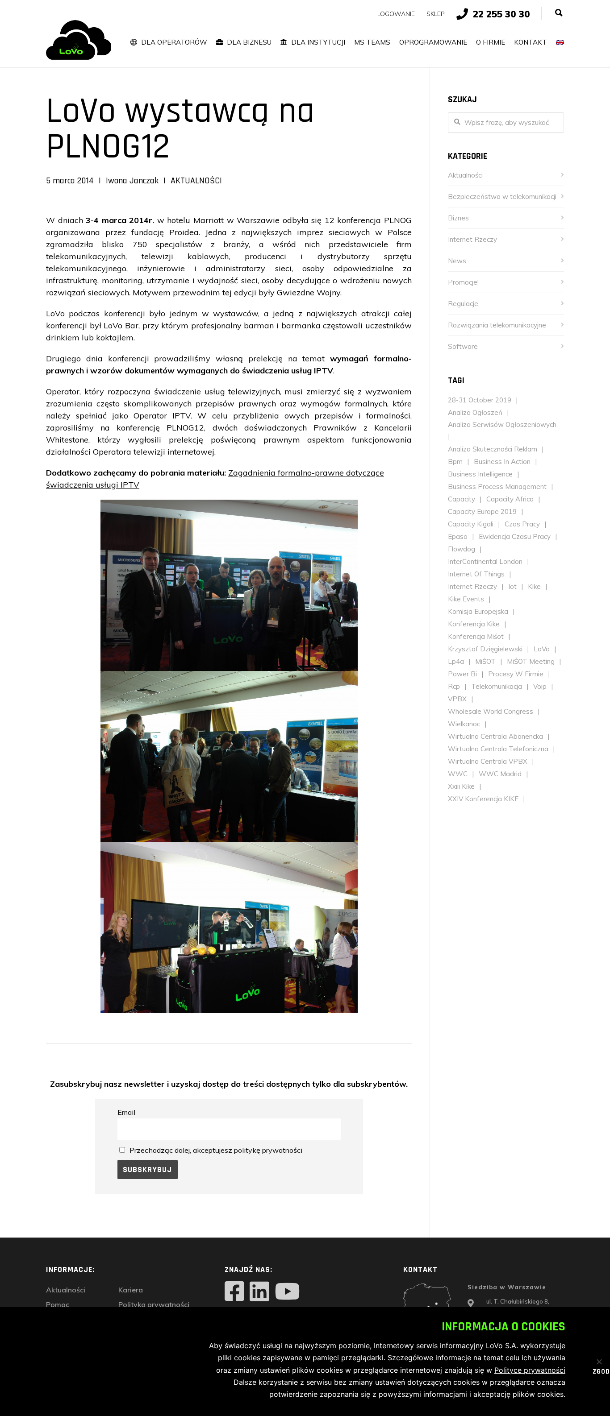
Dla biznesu (249, 42)
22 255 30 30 (501, 14)
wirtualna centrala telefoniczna (498, 749)
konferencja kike (474, 624)
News (457, 261)
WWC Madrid (500, 774)
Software (463, 346)
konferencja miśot (476, 636)
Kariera (130, 1289)
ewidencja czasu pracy (515, 536)
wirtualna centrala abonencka (495, 736)
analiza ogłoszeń (475, 412)
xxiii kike (461, 786)
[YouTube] (287, 1292)
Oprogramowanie (433, 42)
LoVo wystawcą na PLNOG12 (180, 129)
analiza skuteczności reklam (492, 449)
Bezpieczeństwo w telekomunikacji (502, 196)
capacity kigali (470, 524)
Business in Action (502, 461)
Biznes (458, 218)
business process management (497, 486)
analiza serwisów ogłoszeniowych (502, 424)
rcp (454, 686)
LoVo (542, 649)
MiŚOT (485, 661)
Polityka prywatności (153, 1304)
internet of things (476, 574)
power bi (462, 674)
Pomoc (57, 1304)
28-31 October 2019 (479, 400)
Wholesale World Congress (490, 711)
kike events (466, 599)
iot (512, 586)
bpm (455, 461)
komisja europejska (478, 611)
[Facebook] (234, 1292)
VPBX (457, 699)
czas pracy (522, 524)
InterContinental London (485, 561)
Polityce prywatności (529, 1370)
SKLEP (435, 14)
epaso (458, 536)
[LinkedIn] (259, 1292)
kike (534, 586)
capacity (461, 499)
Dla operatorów (174, 42)
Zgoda (595, 1372)
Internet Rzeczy (472, 239)
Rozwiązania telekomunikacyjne (497, 325)
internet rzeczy (472, 586)
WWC (458, 774)
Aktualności (196, 180)
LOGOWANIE (396, 14)
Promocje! (463, 282)
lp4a (456, 661)
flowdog (461, 549)
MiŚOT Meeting (531, 661)
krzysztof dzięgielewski (485, 649)
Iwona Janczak (132, 180)
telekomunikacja (496, 686)
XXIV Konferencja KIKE (483, 799)
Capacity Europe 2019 (482, 511)
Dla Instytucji (318, 42)
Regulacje (463, 303)
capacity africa (510, 499)
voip (540, 686)
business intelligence (480, 474)
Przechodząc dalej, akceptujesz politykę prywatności (216, 1150)
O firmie (490, 42)
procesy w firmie (515, 674)
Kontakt (530, 42)
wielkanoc (464, 724)
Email (126, 1112)
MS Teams (372, 42)
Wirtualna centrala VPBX (487, 761)
